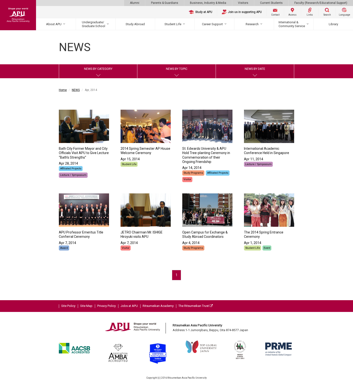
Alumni (134, 3)
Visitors (243, 3)
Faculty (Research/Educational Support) (320, 3)
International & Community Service (292, 24)
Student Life (172, 24)
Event (267, 248)
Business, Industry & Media (208, 3)
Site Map (86, 306)
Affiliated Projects (70, 168)
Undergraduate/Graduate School (93, 24)
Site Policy (68, 306)
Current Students (271, 3)
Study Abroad (135, 24)
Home (63, 90)
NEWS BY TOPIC (176, 69)
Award (64, 248)
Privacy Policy (106, 306)
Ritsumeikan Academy (158, 306)
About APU (53, 24)
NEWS (76, 90)
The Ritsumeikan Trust (194, 306)
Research (252, 24)
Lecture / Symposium (73, 175)
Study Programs (193, 172)
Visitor (187, 179)
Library (333, 24)
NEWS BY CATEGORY (98, 69)
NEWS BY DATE (255, 69)
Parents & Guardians (164, 3)
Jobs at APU (129, 306)
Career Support (212, 24)
